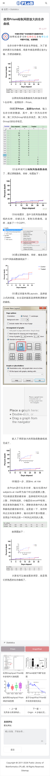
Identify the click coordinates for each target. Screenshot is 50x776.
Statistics (14, 9)
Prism (12, 649)
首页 (6, 9)
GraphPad (37, 649)
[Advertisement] (25, 615)
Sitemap (25, 770)
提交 (13, 749)
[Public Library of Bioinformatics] (25, 3)
